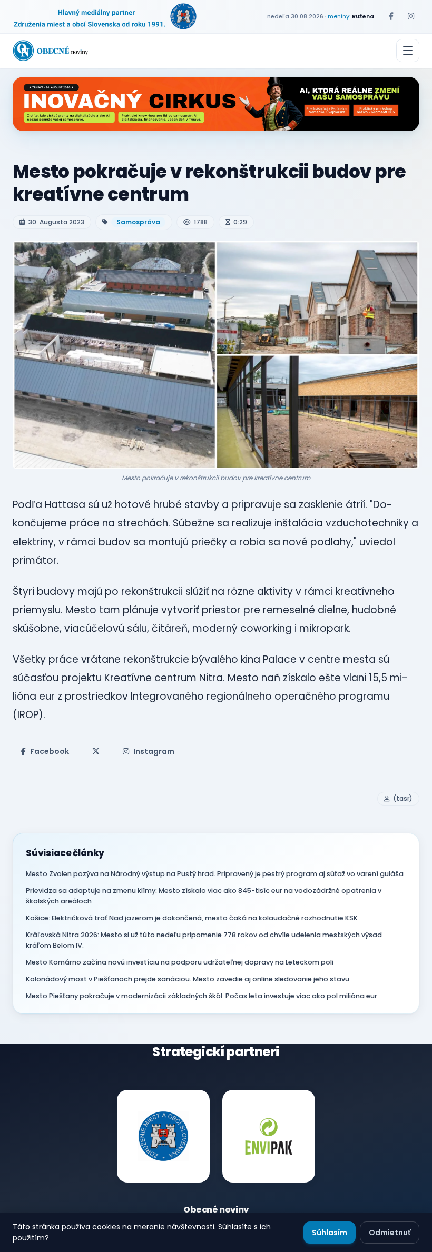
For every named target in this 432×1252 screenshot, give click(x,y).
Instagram (153, 751)
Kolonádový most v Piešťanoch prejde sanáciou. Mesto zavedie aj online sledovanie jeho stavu (187, 979)
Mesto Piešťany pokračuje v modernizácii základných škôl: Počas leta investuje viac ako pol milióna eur (201, 995)
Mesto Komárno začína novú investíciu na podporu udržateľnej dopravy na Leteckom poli (179, 962)
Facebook (49, 751)
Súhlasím (329, 1232)
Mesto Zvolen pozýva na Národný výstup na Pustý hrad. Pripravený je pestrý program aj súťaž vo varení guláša (215, 873)
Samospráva (138, 221)
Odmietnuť (389, 1232)
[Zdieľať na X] (96, 751)
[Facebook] (390, 16)
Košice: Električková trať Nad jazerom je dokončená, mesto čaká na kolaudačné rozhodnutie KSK (192, 917)
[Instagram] (410, 16)
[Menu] (407, 50)
